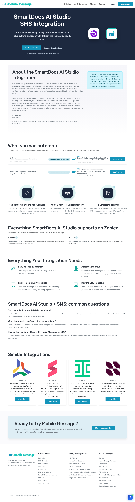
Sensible (112, 380)
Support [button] (103, 4)
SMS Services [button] (80, 4)
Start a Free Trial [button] (31, 48)
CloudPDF (22, 380)
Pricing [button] (67, 4)
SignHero (52, 380)
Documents (16, 117)
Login (113, 4)
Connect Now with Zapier (53, 48)
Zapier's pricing (62, 121)
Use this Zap (117, 159)
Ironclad (82, 380)
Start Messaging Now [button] (103, 428)
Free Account (125, 4)
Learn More (22, 399)
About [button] (93, 4)
